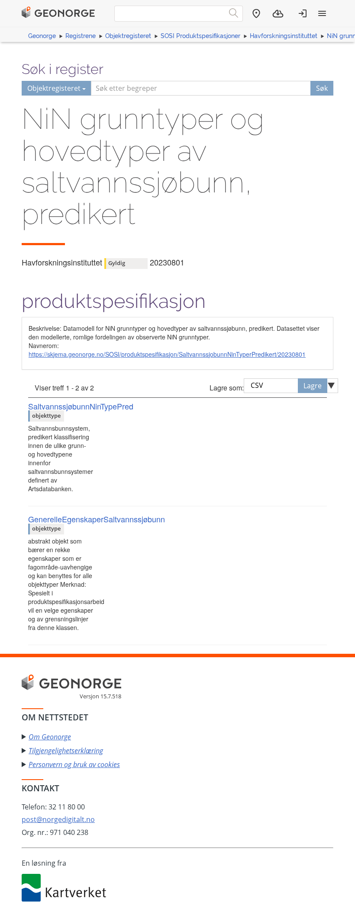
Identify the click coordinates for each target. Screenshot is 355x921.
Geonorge (42, 35)
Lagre (312, 385)
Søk (322, 88)
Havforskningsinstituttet (283, 35)
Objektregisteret (128, 35)
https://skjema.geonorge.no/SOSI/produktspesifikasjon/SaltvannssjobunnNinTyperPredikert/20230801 (167, 354)
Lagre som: (227, 388)
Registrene (80, 35)
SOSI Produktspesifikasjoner (200, 35)
